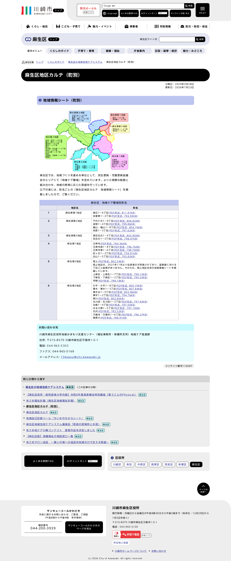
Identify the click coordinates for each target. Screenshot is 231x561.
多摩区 (182, 464)
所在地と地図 (121, 542)
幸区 (129, 464)
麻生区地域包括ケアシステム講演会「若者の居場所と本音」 (67, 424)
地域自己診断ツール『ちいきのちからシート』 (59, 418)
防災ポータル (88, 10)
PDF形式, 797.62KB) (122, 230)
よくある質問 (129, 13)
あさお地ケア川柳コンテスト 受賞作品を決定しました (65, 430)
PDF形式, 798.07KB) (125, 239)
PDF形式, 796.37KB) (135, 315)
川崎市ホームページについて (131, 551)
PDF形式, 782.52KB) (112, 311)
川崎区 (117, 464)
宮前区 (169, 464)
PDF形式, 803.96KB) (125, 292)
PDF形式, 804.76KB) (130, 227)
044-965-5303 (58, 345)
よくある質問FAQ (43, 461)
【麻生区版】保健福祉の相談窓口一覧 (54, 436)
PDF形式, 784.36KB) (114, 244)
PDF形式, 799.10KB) (135, 274)
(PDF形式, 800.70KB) (129, 286)
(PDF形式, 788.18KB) (111, 281)
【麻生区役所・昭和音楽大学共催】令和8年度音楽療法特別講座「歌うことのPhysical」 (86, 394)
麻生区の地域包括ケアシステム (85, 62)
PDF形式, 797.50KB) (122, 305)
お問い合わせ (158, 551)
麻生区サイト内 (148, 39)
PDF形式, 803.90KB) (127, 236)
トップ (40, 62)
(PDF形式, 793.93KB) (124, 216)
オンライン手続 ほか (180, 13)
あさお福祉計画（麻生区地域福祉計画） (55, 400)
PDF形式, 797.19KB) (127, 308)
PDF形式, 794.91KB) (125, 253)
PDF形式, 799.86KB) (122, 224)
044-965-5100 (129, 527)
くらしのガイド (55, 62)
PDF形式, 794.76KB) (122, 295)
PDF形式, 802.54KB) (112, 261)
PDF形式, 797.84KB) (135, 302)
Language (112, 13)
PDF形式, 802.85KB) (112, 299)
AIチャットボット (153, 13)
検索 (190, 6)
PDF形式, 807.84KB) (130, 289)
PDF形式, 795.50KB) (135, 277)
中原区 (142, 464)
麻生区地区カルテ (41, 412)
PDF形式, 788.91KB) (114, 318)
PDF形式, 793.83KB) (122, 256)
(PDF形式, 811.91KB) (122, 213)
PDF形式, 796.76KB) (127, 247)
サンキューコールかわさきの (84, 527)
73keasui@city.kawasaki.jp (81, 357)
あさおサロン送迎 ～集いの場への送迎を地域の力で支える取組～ (72, 442)
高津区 (155, 464)
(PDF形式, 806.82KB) (126, 221)
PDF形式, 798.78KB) (127, 250)
